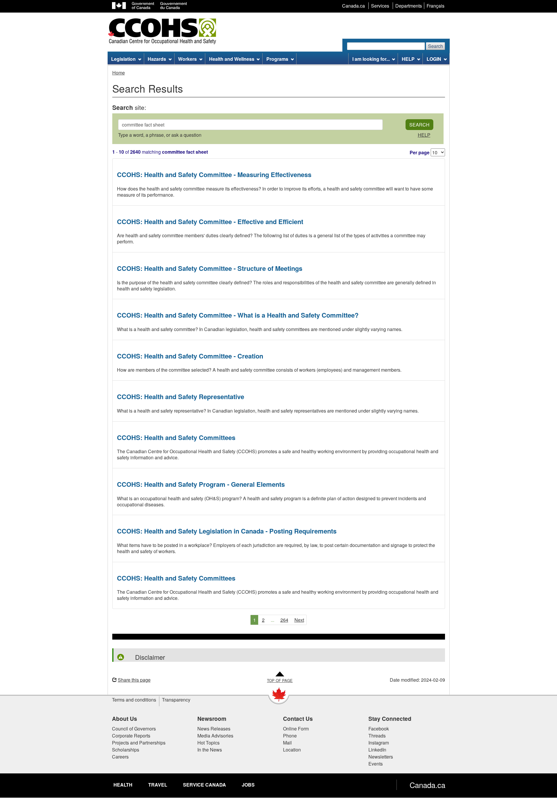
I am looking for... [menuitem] (371, 59)
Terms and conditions (134, 699)
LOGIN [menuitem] (434, 59)
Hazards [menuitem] (157, 59)
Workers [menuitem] (187, 59)
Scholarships (125, 749)
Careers (120, 756)
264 (284, 620)
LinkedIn (377, 749)
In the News (209, 749)
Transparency (176, 699)
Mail (287, 742)
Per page (420, 152)
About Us (124, 718)
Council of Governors (134, 728)
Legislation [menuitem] (123, 59)
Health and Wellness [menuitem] (231, 59)
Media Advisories (215, 735)
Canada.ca (427, 785)
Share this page (134, 679)
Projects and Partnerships (138, 742)
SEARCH (419, 124)
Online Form (296, 728)
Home (118, 72)
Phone (290, 735)
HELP (424, 134)
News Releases (213, 728)
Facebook (378, 728)
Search (435, 46)
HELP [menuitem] (408, 59)
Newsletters (380, 756)
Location (292, 749)
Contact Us (298, 718)
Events (375, 763)
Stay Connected (389, 718)
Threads (377, 735)
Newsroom (211, 718)
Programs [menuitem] (277, 59)
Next (299, 620)
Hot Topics (208, 742)
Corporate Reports (131, 735)
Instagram (378, 742)
